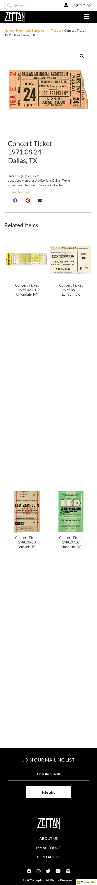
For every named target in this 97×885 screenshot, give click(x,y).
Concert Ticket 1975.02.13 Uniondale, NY (27, 289)
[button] (82, 56)
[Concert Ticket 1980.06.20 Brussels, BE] (26, 511)
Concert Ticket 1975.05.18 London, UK (71, 289)
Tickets (56, 30)
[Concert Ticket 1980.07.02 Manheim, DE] (70, 511)
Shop (19, 30)
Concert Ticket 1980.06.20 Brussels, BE (27, 542)
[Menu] (86, 16)
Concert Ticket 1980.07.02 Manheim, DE (71, 542)
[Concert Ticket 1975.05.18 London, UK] (70, 259)
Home (9, 30)
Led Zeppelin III (36, 30)
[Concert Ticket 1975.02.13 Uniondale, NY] (26, 259)
